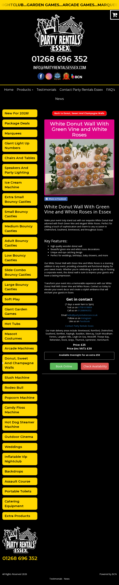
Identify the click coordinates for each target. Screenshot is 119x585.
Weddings (13, 447)
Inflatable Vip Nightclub (16, 459)
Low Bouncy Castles (15, 257)
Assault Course (17, 481)
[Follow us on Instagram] (48, 75)
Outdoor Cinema (19, 437)
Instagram (86, 318)
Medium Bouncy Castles (19, 228)
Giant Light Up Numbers (17, 145)
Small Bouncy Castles (16, 214)
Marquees (13, 133)
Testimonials (46, 89)
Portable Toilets (18, 491)
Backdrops (14, 471)
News (59, 99)
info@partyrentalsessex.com (59, 67)
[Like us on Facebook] (40, 75)
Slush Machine (17, 377)
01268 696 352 (60, 59)
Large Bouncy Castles (16, 287)
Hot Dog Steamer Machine (19, 424)
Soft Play (12, 299)
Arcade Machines (19, 348)
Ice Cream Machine (13, 185)
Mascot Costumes (13, 336)
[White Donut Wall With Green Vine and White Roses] (79, 167)
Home (8, 89)
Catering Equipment (14, 503)
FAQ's (110, 89)
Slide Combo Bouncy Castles (18, 272)
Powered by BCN (108, 574)
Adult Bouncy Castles (16, 243)
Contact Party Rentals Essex (81, 89)
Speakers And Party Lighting (17, 170)
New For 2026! (17, 113)
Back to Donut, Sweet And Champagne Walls (79, 113)
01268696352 (84, 310)
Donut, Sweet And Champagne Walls (19, 362)
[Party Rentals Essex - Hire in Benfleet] (59, 33)
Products (24, 89)
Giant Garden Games (16, 311)
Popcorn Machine (19, 398)
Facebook (85, 321)
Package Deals (17, 123)
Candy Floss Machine (15, 410)
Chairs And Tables (20, 158)
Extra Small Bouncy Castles (18, 199)
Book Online (64, 366)
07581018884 (85, 307)
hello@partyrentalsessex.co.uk (82, 315)
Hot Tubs (12, 324)
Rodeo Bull (14, 387)
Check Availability (95, 366)
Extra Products (17, 516)
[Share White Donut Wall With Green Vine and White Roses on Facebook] (79, 199)
